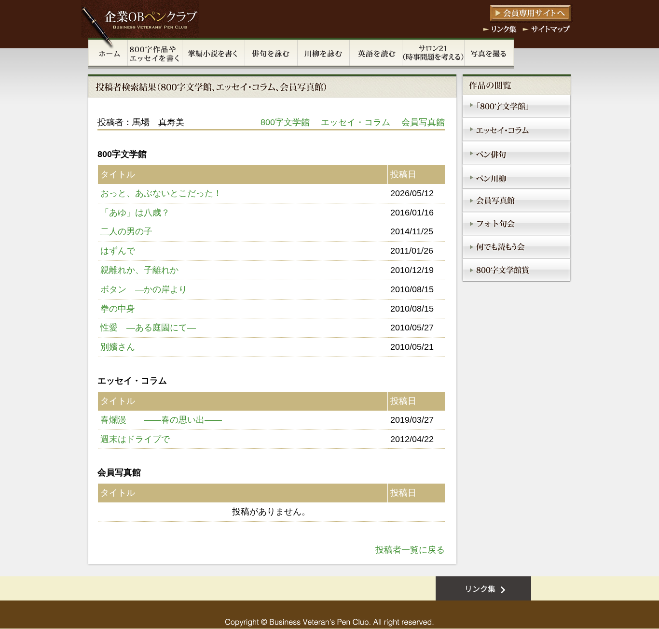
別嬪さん (117, 347)
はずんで (117, 251)
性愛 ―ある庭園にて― (148, 327)
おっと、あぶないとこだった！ (161, 193)
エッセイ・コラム (355, 122)
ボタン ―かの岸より (143, 289)
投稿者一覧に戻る (410, 550)
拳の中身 (117, 309)
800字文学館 (285, 122)
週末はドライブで (135, 439)
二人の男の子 (126, 231)
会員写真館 (423, 122)
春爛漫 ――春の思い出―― (161, 420)
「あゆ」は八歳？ (135, 212)
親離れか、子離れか (139, 270)
